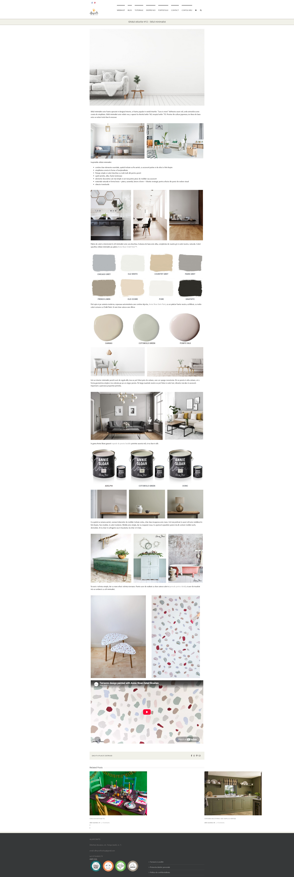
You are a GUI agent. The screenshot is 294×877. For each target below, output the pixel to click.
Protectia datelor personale (160, 867)
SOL (95, 859)
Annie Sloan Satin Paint (157, 304)
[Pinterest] (95, 3)
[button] (201, 10)
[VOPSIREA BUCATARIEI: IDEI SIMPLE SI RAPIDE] (233, 773)
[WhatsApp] (194, 756)
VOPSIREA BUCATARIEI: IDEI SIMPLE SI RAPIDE (220, 819)
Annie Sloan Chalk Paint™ (127, 247)
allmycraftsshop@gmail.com (196, 2)
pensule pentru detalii (178, 586)
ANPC (92, 859)
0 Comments (106, 822)
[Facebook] (92, 3)
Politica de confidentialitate (160, 872)
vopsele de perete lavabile (121, 443)
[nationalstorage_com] (147, 67)
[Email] (200, 756)
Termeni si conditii (156, 862)
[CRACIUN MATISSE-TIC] (118, 773)
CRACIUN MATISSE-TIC (97, 819)
